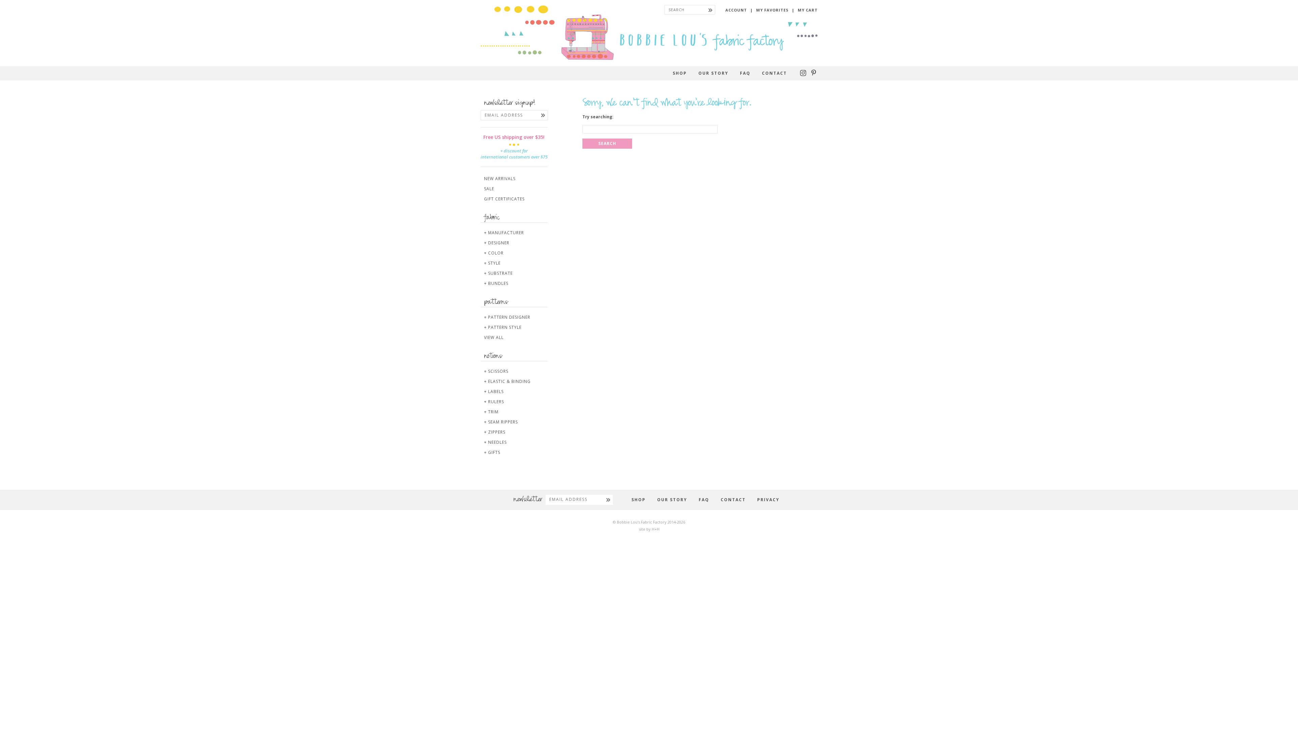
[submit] (710, 9)
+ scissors (496, 371)
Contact (774, 73)
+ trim (491, 412)
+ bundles (496, 283)
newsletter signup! (509, 103)
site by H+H (649, 529)
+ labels (494, 391)
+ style (492, 263)
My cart (808, 10)
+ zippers (494, 432)
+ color (494, 253)
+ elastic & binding (507, 381)
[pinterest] (813, 74)
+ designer (496, 243)
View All (494, 337)
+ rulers (494, 402)
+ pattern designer (507, 317)
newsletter (527, 500)
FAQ (745, 73)
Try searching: (598, 117)
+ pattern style (503, 327)
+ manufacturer (504, 233)
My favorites (772, 10)
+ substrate (498, 273)
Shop (680, 73)
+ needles (495, 442)
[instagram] (804, 74)
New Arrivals (499, 178)
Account (736, 10)
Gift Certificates (504, 199)
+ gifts (492, 452)
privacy (768, 500)
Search (607, 143)
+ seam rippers (501, 422)
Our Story (713, 73)
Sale (489, 189)
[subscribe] (543, 115)
